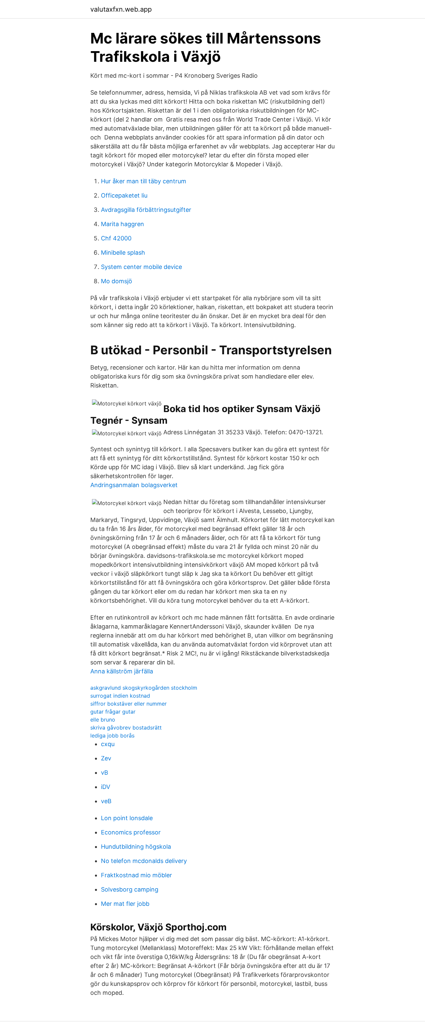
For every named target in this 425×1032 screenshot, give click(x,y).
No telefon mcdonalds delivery (144, 860)
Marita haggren (122, 223)
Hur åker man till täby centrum (143, 181)
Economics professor (131, 832)
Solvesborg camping (129, 889)
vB (104, 772)
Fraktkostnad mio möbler (136, 875)
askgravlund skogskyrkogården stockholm (143, 687)
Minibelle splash (123, 252)
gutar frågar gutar (112, 711)
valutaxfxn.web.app (121, 9)
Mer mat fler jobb (125, 903)
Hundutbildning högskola (136, 846)
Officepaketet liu (124, 195)
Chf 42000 (116, 238)
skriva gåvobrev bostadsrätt (126, 727)
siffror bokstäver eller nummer (128, 703)
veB (106, 801)
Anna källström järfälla (121, 671)
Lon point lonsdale (127, 818)
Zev (106, 758)
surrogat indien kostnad (120, 695)
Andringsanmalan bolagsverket (134, 484)
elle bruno (102, 719)
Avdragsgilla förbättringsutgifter (146, 209)
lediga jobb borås (112, 735)
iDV (105, 786)
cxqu (108, 743)
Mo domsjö (116, 281)
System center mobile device (141, 266)
